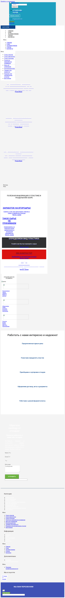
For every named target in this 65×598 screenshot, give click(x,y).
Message (8, 464)
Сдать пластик (10, 497)
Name (6, 453)
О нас (10, 32)
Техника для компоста (8, 71)
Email (6, 457)
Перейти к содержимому (8, 1)
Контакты (11, 37)
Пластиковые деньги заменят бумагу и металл (6, 293)
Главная (10, 31)
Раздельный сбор (11, 505)
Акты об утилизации (7, 65)
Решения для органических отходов (8, 75)
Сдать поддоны (10, 500)
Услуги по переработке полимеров (8, 62)
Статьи (10, 35)
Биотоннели (7, 78)
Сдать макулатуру (11, 499)
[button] (14, 15)
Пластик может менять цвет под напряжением (5, 324)
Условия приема (13, 34)
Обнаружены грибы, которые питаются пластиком (5, 309)
